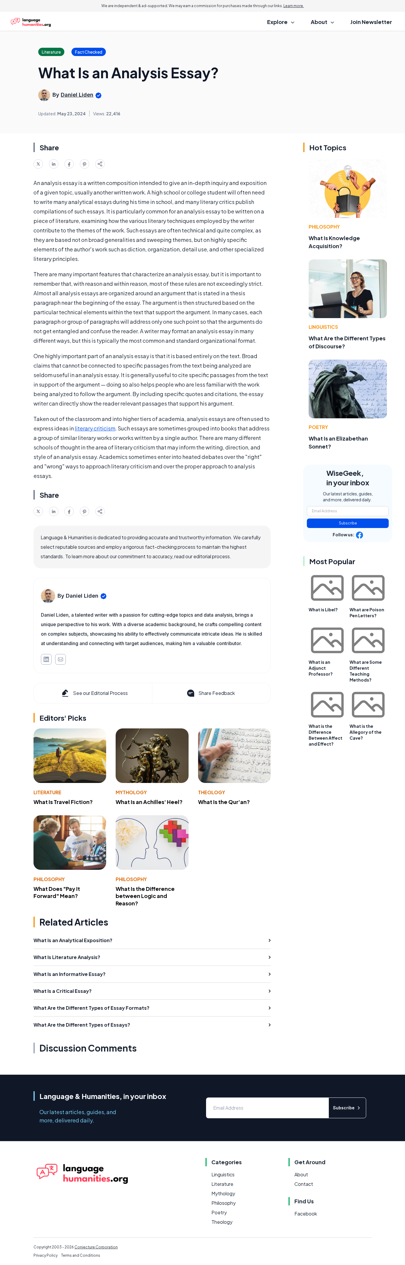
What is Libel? (323, 609)
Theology (211, 792)
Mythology (131, 792)
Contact (303, 1184)
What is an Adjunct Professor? (321, 668)
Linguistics (323, 327)
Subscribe (348, 523)
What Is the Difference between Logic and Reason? (145, 896)
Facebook (305, 1213)
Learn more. (293, 6)
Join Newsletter (371, 21)
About (301, 1174)
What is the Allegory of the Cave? (366, 732)
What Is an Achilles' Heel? (149, 801)
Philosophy (49, 879)
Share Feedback (216, 693)
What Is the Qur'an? (224, 801)
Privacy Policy (46, 1255)
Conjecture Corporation (96, 1247)
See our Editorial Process (100, 693)
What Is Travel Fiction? (63, 801)
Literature (47, 792)
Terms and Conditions (80, 1255)
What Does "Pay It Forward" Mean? (57, 892)
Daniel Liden (77, 95)
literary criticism (95, 428)
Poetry (318, 427)
